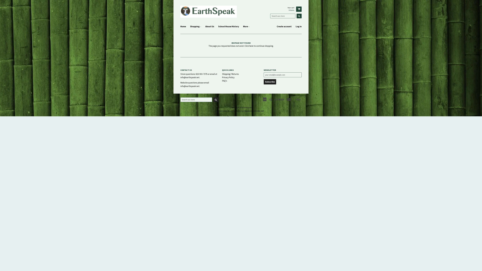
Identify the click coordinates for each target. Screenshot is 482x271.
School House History (228, 26)
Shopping (195, 26)
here (251, 46)
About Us (209, 26)
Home (183, 26)
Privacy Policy (228, 77)
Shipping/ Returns (230, 74)
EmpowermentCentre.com (254, 111)
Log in (299, 26)
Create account (284, 26)
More (245, 26)
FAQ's (224, 80)
